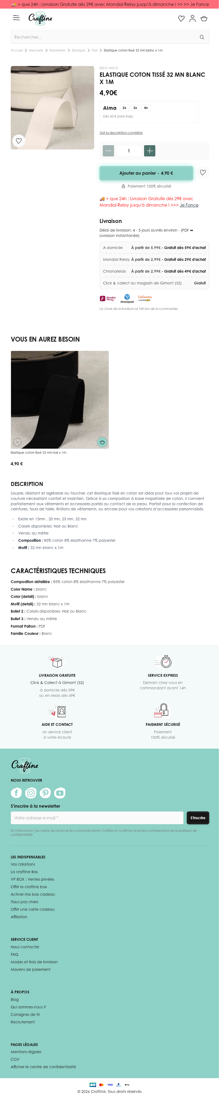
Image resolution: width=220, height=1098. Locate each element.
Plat (94, 50)
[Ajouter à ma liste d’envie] (18, 140)
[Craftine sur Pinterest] (45, 793)
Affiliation (19, 916)
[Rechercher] (202, 37)
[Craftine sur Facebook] (16, 793)
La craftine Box (24, 871)
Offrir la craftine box (29, 886)
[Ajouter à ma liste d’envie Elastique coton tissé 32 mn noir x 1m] (17, 442)
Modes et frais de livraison (34, 962)
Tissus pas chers (24, 901)
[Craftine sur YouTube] (59, 793)
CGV (15, 1059)
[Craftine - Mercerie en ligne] (40, 18)
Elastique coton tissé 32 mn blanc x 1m (133, 50)
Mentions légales (26, 1051)
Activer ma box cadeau (33, 894)
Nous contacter (25, 947)
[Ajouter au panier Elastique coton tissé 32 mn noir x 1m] (102, 442)
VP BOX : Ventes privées (32, 879)
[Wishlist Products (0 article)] (181, 18)
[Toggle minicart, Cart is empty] (204, 18)
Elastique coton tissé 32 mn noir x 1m (38, 453)
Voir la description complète (121, 133)
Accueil (17, 50)
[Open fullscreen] (52, 107)
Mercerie (36, 50)
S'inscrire (198, 817)
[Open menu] (16, 17)
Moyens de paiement (30, 969)
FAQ (14, 954)
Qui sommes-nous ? (28, 1007)
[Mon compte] (192, 18)
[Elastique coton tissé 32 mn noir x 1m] (60, 400)
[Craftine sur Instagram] (30, 793)
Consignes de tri (25, 1014)
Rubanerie (57, 50)
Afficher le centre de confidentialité (43, 1066)
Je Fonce (189, 205)
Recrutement (23, 1022)
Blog (15, 999)
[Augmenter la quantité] (149, 150)
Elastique (78, 50)
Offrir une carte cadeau (33, 909)
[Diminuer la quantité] (108, 150)
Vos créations (23, 864)
